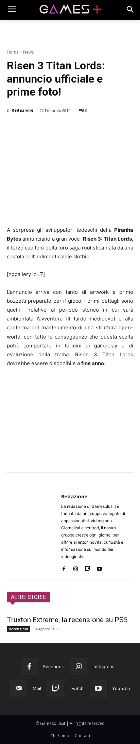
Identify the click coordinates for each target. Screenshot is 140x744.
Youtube (121, 688)
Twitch (77, 688)
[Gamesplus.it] (70, 10)
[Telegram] (76, 128)
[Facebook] (13, 128)
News (28, 52)
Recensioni (18, 629)
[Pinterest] (45, 128)
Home (13, 52)
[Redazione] (34, 531)
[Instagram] (75, 567)
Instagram (102, 666)
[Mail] (18, 688)
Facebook (53, 666)
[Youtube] (99, 567)
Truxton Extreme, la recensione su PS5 (67, 620)
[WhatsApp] (60, 128)
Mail (37, 688)
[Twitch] (87, 567)
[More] (92, 128)
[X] (29, 128)
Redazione (22, 110)
